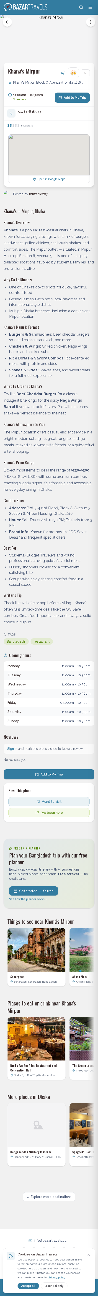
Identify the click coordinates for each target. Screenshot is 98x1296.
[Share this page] (62, 72)
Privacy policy (57, 1277)
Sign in (12, 749)
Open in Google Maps (51, 179)
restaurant (42, 641)
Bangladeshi (16, 641)
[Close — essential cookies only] (88, 1255)
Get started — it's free (36, 891)
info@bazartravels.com (52, 1240)
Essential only (54, 1286)
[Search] (81, 7)
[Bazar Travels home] (26, 7)
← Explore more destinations (49, 1197)
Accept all (28, 1286)
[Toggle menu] (90, 7)
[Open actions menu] (90, 22)
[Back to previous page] (7, 22)
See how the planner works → (28, 899)
